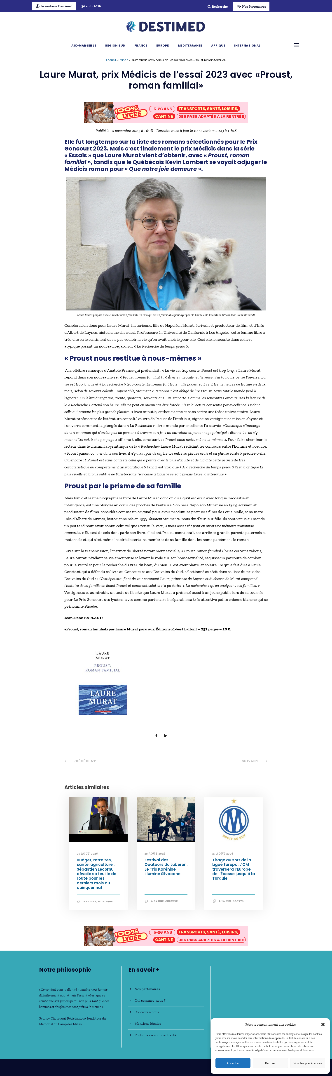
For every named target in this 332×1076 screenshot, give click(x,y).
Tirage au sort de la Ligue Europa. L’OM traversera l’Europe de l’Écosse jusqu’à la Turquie (233, 869)
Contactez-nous (147, 1012)
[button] (323, 1024)
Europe (162, 45)
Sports (238, 901)
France (140, 45)
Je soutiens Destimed (56, 6)
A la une (89, 901)
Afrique (218, 45)
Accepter (233, 1063)
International (247, 45)
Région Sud (115, 45)
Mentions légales (148, 1023)
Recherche (220, 7)
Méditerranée (190, 45)
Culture (171, 901)
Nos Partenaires (254, 7)
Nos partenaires (147, 989)
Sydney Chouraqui (52, 1018)
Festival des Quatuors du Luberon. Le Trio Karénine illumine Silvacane (166, 866)
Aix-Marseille (83, 45)
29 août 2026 (87, 853)
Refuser (270, 1063)
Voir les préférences (307, 1063)
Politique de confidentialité (155, 1035)
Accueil (111, 60)
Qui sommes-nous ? (150, 1000)
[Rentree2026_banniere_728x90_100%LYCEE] (166, 112)
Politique (105, 901)
